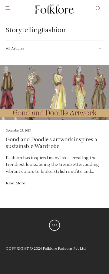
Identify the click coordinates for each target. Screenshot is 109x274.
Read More (15, 183)
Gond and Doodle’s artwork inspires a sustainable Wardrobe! (51, 143)
